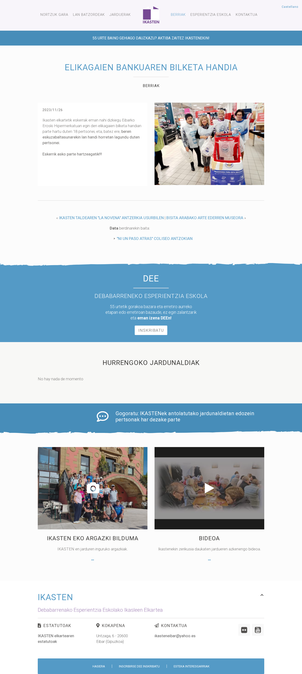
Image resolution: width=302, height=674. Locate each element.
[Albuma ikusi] (92, 560)
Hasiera (98, 666)
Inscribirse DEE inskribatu (139, 666)
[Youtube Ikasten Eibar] (258, 630)
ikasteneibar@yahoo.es (175, 635)
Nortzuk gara (54, 15)
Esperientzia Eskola (210, 15)
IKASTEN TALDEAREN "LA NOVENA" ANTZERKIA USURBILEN (111, 217)
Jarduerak (120, 15)
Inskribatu (151, 330)
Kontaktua (246, 15)
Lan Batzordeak (89, 15)
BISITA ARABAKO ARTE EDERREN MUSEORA (204, 217)
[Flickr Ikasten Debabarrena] (244, 630)
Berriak (178, 15)
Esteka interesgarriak (192, 666)
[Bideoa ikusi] (209, 560)
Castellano (290, 6)
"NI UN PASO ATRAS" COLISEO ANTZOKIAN (155, 238)
